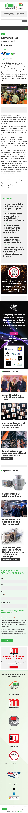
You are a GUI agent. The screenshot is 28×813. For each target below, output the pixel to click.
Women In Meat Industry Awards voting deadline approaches (11, 229)
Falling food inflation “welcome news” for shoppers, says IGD (13, 206)
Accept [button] (4, 809)
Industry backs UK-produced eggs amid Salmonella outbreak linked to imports (13, 252)
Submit (7, 640)
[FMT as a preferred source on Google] (7, 58)
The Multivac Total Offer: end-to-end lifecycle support (11, 521)
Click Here (14, 333)
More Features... (7, 458)
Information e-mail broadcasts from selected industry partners (14, 625)
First (2, 584)
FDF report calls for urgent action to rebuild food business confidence (13, 217)
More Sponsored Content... (10, 559)
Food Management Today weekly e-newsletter (14, 620)
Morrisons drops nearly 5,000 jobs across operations (12, 239)
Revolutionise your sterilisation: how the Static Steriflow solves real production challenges (13, 552)
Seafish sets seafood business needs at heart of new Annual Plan (14, 453)
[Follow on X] (14, 789)
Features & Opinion (10, 372)
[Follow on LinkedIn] (14, 793)
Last (2, 591)
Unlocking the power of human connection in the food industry (13, 425)
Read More (19, 811)
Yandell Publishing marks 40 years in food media (13, 397)
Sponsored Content (10, 471)
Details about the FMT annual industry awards (14, 622)
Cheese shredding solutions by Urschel (12, 495)
